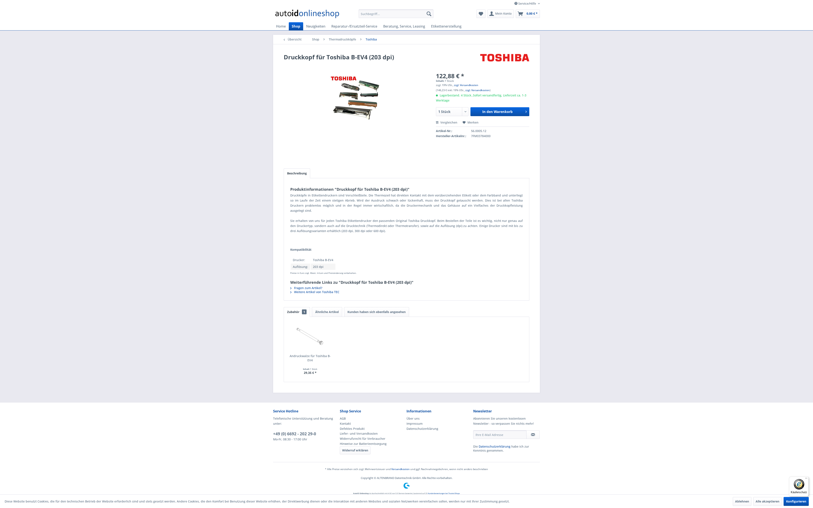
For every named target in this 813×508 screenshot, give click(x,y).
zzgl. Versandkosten (466, 85)
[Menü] (806, 479)
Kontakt (345, 424)
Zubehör (296, 312)
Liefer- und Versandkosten (359, 433)
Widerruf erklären (355, 450)
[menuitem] (396, 14)
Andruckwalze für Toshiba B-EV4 (310, 358)
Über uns (413, 418)
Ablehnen (742, 501)
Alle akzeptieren (767, 501)
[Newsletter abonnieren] (533, 434)
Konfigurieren (796, 501)
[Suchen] (428, 14)
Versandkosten (400, 469)
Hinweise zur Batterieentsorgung (363, 444)
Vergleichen (448, 122)
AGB (343, 418)
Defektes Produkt (352, 429)
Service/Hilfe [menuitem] (527, 3)
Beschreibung (297, 173)
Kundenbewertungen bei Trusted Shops (444, 493)
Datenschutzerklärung (422, 429)
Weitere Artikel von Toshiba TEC (316, 292)
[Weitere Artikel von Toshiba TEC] (504, 61)
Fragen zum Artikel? (307, 288)
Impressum (414, 424)
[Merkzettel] (480, 14)
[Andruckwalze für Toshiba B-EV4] (310, 337)
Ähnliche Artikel (327, 312)
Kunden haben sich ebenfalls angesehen (376, 312)
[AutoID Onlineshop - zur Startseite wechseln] (307, 15)
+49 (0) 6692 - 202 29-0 (294, 434)
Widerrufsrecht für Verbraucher (362, 439)
